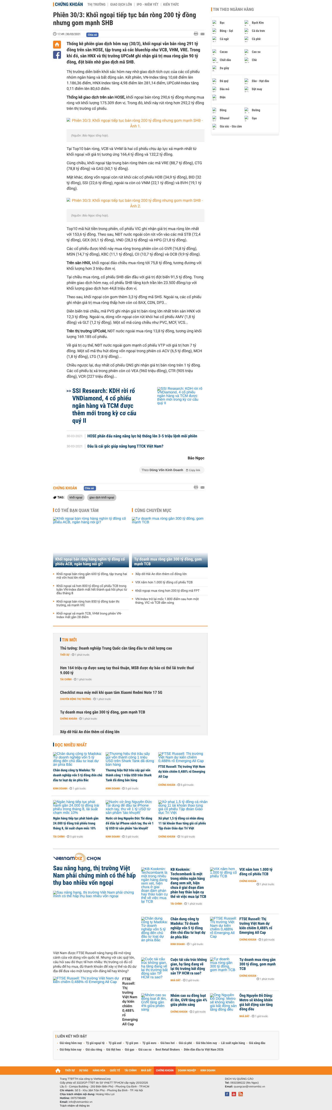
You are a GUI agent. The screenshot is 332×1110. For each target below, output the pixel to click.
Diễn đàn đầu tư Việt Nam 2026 (203, 1049)
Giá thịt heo (113, 1049)
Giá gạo (129, 1049)
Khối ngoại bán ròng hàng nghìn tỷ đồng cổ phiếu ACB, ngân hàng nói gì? (90, 561)
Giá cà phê (185, 1043)
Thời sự (64, 654)
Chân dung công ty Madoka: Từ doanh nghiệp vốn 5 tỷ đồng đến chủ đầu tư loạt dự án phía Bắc (77, 775)
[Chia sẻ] (57, 55)
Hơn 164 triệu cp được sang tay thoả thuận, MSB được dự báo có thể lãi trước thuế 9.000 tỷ (127, 670)
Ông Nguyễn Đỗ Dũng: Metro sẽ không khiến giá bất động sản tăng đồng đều (256, 1002)
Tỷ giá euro (149, 1043)
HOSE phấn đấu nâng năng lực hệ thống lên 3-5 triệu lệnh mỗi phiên (142, 436)
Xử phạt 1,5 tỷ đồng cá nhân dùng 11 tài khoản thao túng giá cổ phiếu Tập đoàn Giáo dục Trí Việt (182, 823)
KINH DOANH (208, 1070)
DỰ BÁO (83, 1070)
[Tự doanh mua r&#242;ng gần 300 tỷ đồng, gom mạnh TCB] (223, 966)
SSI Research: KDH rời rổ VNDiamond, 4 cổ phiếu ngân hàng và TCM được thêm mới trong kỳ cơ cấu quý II (104, 405)
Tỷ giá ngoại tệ (95, 1043)
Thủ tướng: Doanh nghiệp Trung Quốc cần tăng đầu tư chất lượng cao (116, 648)
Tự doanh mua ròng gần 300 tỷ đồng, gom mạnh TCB (168, 561)
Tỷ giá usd (115, 1043)
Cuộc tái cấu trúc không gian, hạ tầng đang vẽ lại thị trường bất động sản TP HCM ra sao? (189, 966)
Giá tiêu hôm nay (206, 1043)
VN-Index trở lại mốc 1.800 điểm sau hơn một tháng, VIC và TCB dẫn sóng (167, 601)
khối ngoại (76, 497)
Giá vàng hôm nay (71, 1043)
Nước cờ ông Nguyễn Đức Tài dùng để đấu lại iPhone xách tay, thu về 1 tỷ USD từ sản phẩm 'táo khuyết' (130, 823)
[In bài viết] (197, 34)
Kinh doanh (60, 788)
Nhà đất (176, 980)
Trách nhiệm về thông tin (75, 1105)
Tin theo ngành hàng (233, 9)
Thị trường (96, 4)
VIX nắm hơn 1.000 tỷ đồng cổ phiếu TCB (164, 582)
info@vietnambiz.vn (80, 1101)
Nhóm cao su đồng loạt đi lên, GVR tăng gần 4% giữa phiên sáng (189, 1000)
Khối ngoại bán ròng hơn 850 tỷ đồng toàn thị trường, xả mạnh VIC (87, 603)
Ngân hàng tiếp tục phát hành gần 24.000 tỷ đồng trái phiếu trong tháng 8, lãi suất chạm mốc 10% (75, 823)
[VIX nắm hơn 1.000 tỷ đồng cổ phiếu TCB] (223, 876)
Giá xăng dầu (257, 1043)
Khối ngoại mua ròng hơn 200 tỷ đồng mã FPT (167, 591)
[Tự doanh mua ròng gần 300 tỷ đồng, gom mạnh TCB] (170, 542)
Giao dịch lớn (121, 4)
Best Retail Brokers (168, 1049)
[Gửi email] (202, 34)
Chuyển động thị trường (75, 699)
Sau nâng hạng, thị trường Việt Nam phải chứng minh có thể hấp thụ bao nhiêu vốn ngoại (94, 875)
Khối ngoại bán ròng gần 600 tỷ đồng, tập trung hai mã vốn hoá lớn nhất (91, 576)
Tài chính (66, 679)
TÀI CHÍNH (130, 1070)
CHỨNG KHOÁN (165, 1070)
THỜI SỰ (70, 1070)
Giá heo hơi (167, 1043)
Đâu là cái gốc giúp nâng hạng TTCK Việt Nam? (125, 446)
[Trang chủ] (57, 45)
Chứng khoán (69, 4)
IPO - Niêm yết (147, 4)
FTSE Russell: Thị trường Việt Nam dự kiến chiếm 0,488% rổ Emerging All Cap (181, 772)
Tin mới (69, 640)
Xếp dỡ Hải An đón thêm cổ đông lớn (161, 574)
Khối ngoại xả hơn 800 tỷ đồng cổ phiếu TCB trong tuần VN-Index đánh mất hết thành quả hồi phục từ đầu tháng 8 (91, 589)
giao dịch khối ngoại (101, 497)
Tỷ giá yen (132, 1043)
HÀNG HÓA (99, 1070)
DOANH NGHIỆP (187, 1070)
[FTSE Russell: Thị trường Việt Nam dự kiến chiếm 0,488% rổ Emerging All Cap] (183, 757)
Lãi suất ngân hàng (233, 1043)
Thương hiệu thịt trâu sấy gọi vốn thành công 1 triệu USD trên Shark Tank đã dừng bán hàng (129, 775)
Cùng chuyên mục (153, 510)
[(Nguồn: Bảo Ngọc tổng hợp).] (135, 123)
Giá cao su (145, 1049)
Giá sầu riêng (94, 1049)
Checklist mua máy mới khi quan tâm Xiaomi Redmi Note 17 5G (111, 692)
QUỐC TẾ (115, 1070)
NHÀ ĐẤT (146, 1070)
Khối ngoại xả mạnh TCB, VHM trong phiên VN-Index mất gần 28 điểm (89, 615)
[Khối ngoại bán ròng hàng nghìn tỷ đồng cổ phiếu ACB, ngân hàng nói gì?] (91, 542)
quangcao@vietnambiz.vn (249, 1086)
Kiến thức (171, 4)
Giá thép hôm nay (71, 1049)
